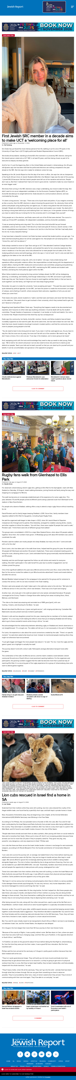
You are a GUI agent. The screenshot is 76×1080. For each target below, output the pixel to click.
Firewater (47, 1077)
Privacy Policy (25, 1066)
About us (14, 1066)
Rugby (25, 671)
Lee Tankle (7, 804)
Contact (48, 1064)
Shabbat (32, 671)
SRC (15, 353)
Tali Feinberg (8, 145)
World (25, 1061)
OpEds (60, 1061)
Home (8, 1061)
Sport (67, 1061)
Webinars (30, 1064)
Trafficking (29, 982)
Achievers (39, 1064)
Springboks (40, 671)
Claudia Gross (8, 484)
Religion (43, 1061)
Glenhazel (17, 671)
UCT (19, 353)
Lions (22, 982)
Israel (16, 982)
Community (52, 1061)
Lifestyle (34, 1061)
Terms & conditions (58, 1066)
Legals (46, 1066)
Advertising (37, 1066)
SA (13, 1061)
